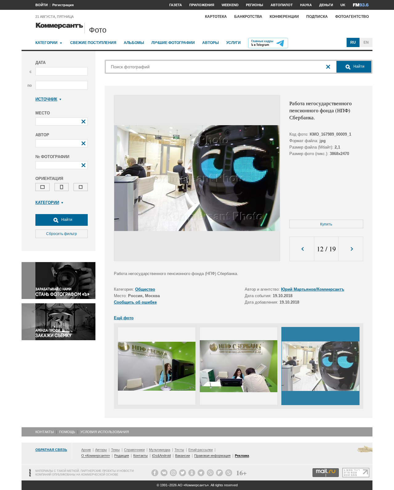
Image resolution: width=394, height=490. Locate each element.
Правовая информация (212, 455)
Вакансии (182, 455)
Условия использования (104, 432)
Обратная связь (51, 450)
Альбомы (134, 43)
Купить (326, 224)
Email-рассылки (200, 450)
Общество (145, 289)
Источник (46, 99)
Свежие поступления (93, 43)
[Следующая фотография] (351, 249)
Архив (86, 450)
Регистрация (63, 5)
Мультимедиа (159, 450)
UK (342, 5)
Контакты (44, 432)
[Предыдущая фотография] (302, 249)
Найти (66, 219)
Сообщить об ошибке (135, 302)
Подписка (317, 16)
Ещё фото (124, 318)
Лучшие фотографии (173, 43)
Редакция (121, 455)
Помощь (67, 432)
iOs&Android (161, 455)
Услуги (233, 43)
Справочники (134, 450)
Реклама (242, 455)
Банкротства (248, 16)
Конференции (284, 16)
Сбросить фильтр (61, 234)
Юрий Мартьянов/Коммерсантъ (312, 289)
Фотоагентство (352, 16)
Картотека (216, 16)
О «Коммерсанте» (95, 455)
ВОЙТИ (41, 5)
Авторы (210, 43)
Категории (46, 43)
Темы (115, 450)
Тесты (179, 450)
